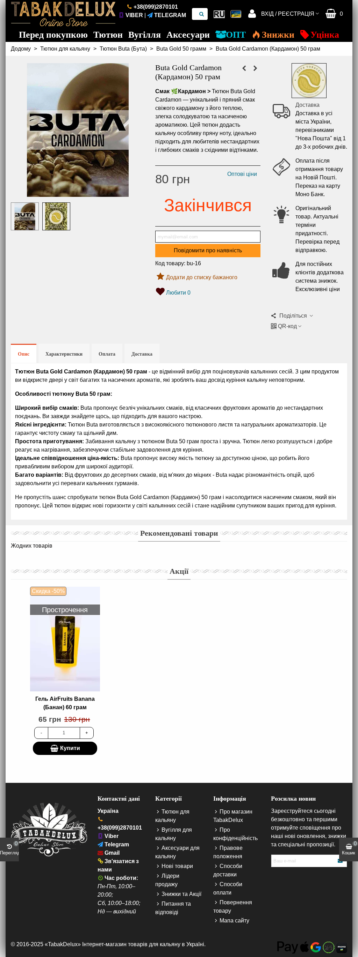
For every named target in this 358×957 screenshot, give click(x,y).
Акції (179, 571)
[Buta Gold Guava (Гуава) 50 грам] (244, 68)
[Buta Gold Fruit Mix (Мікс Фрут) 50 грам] (255, 68)
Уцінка (324, 35)
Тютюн (108, 35)
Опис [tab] (23, 354)
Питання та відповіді (173, 908)
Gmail (112, 853)
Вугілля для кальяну (173, 834)
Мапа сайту (234, 920)
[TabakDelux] (63, 14)
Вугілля (144, 35)
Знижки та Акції (181, 894)
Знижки (278, 35)
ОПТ (236, 35)
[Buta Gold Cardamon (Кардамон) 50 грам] (78, 192)
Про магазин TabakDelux (232, 816)
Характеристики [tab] (64, 354)
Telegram (170, 15)
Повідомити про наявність (208, 250)
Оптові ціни (242, 174)
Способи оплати (227, 888)
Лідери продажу (167, 880)
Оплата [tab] (107, 354)
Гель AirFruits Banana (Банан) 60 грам (65, 703)
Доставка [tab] (141, 354)
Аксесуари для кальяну (177, 852)
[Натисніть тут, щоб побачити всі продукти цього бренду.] (309, 80)
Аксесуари (188, 35)
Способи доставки (227, 870)
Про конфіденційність (235, 834)
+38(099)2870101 (156, 7)
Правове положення (228, 852)
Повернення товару (232, 906)
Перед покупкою (53, 35)
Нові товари (177, 866)
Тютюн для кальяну (172, 816)
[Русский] (219, 14)
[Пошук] (202, 14)
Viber (134, 15)
